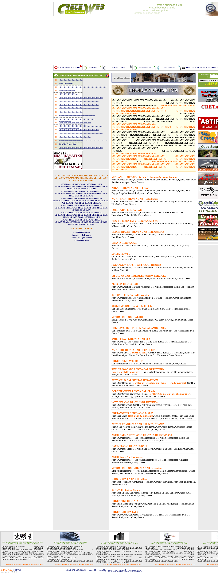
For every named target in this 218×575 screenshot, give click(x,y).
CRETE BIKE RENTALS (125, 501)
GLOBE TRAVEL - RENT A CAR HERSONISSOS (138, 232)
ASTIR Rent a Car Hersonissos (127, 457)
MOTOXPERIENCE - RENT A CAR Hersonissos (137, 468)
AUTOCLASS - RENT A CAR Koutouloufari (135, 199)
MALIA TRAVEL (121, 254)
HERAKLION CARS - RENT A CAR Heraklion (136, 265)
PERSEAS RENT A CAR (125, 284)
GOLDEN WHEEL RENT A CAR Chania (133, 391)
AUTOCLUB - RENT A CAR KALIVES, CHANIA (138, 424)
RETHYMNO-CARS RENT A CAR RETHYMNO (138, 369)
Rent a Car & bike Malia (140, 416)
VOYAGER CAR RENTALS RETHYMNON (135, 402)
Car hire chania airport (178, 394)
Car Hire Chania (157, 394)
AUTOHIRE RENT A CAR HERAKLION (133, 350)
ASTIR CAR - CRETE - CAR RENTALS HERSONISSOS (142, 435)
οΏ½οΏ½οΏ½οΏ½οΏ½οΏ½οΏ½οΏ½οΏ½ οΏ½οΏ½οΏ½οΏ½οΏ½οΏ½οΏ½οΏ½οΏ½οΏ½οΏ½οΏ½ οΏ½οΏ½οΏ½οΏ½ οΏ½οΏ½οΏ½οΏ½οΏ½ (153, 127)
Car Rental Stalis (138, 352)
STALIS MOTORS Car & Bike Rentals (132, 306)
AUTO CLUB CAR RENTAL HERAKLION (135, 380)
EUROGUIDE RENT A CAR (127, 210)
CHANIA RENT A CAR (124, 243)
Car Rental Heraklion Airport (171, 383)
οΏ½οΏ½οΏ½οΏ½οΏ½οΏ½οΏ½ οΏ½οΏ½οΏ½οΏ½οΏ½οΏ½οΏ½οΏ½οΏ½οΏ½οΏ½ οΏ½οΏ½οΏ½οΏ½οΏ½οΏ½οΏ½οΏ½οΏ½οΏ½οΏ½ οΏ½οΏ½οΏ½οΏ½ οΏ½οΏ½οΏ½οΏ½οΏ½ (153, 109)
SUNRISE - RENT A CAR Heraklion (130, 295)
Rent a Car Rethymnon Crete (126, 372)
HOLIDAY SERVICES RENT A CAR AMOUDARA (139, 328)
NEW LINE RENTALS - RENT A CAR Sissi (134, 221)
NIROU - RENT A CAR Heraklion (129, 479)
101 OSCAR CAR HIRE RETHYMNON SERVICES (139, 276)
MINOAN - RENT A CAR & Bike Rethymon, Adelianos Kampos (144, 177)
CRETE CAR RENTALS (125, 512)
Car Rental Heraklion (144, 383)
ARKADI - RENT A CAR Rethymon (130, 188)
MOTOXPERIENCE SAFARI (127, 317)
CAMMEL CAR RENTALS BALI (129, 446)
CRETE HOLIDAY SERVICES (128, 361)
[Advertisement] (81, 289)
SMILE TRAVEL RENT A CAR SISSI (131, 339)
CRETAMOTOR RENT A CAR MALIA (132, 413)
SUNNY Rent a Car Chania (126, 490)
